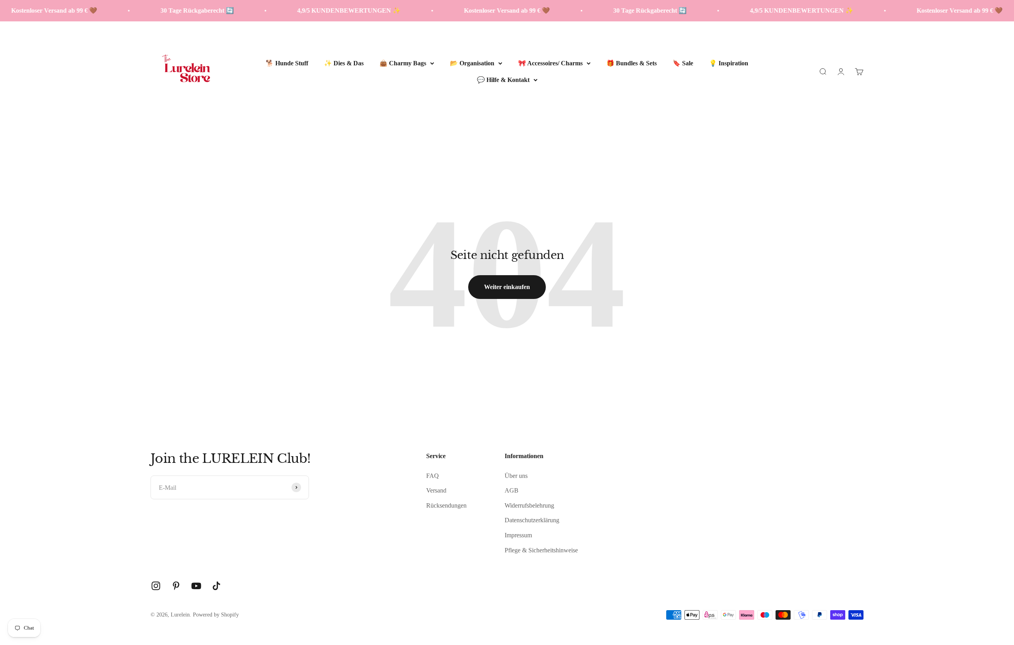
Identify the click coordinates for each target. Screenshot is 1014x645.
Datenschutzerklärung (532, 520)
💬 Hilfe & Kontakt (503, 79)
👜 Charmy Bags (402, 63)
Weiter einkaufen (507, 286)
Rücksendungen (446, 505)
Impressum (518, 535)
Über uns (516, 475)
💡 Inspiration (728, 63)
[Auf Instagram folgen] (156, 585)
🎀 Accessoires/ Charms (550, 63)
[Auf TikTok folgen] (216, 585)
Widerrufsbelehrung (529, 505)
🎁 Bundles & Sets (631, 63)
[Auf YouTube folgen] (196, 585)
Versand (436, 490)
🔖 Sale (683, 63)
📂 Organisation (472, 63)
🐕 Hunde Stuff (287, 63)
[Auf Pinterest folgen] (176, 585)
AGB (511, 490)
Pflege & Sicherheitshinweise (541, 550)
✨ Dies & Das (344, 63)
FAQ (432, 475)
